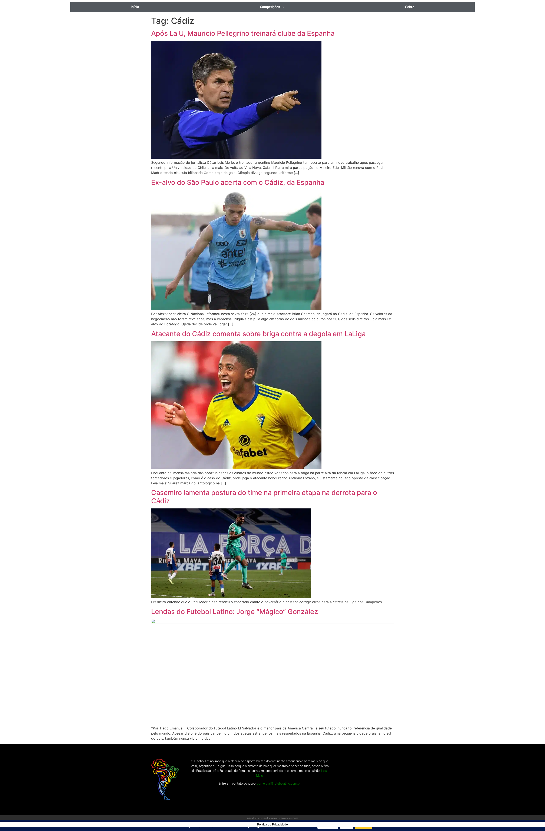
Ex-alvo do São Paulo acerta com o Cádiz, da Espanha (237, 182)
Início (135, 7)
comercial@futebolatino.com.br (279, 783)
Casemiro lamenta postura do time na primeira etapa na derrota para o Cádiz (264, 496)
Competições (270, 7)
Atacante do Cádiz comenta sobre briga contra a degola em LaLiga (258, 334)
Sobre (409, 7)
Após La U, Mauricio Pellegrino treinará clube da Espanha (243, 33)
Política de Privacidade (272, 824)
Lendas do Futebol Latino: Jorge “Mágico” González (234, 611)
